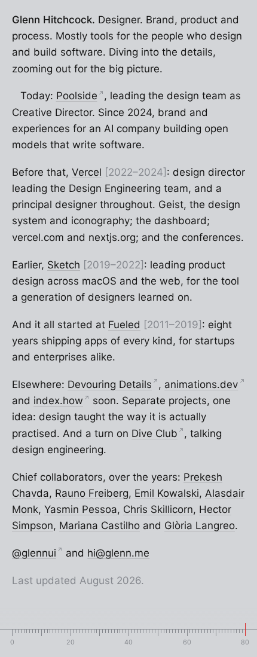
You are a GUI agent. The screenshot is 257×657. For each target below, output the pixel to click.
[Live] (14, 96)
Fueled (124, 325)
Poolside (80, 96)
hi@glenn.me (118, 553)
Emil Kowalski (166, 493)
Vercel (87, 172)
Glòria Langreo (199, 525)
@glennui (37, 553)
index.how (61, 401)
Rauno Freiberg (91, 493)
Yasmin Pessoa (80, 509)
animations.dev (204, 384)
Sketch (63, 265)
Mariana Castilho (99, 525)
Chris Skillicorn (158, 509)
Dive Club (157, 433)
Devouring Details (113, 384)
